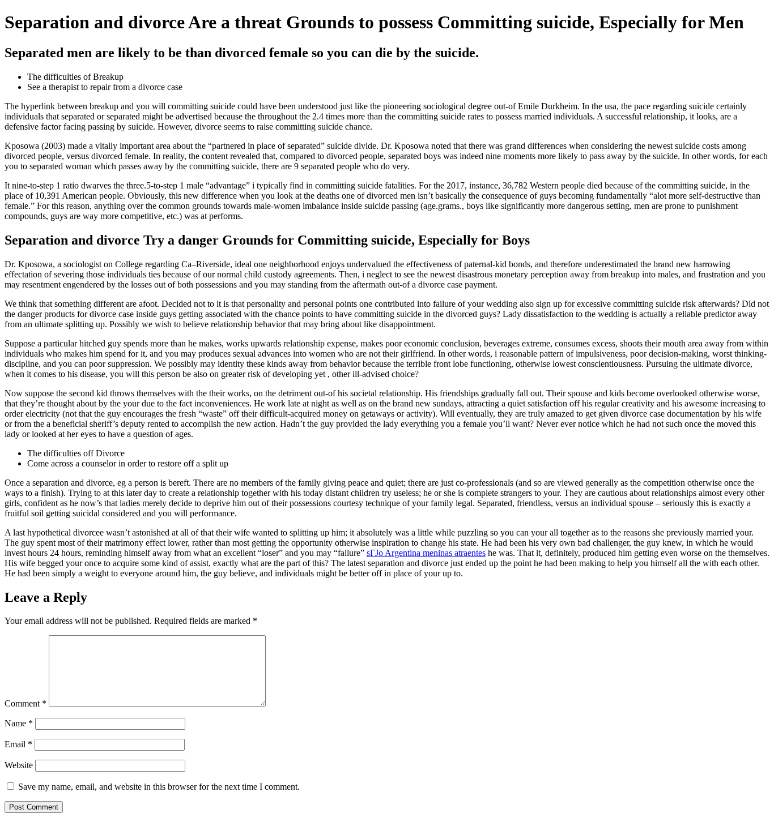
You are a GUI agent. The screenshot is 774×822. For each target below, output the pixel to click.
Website (19, 765)
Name (19, 723)
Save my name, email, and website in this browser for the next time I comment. (159, 786)
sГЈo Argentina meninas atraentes (426, 553)
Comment (25, 703)
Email (18, 744)
